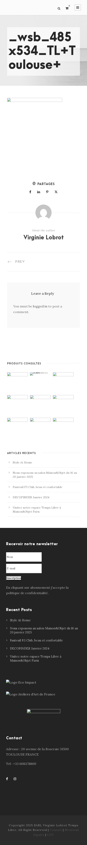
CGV (50, 835)
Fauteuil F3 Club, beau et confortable (37, 487)
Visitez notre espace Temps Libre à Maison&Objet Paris (35, 658)
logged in (40, 306)
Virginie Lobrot (43, 238)
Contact (56, 830)
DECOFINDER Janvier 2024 (31, 497)
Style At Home (22, 462)
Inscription (13, 578)
